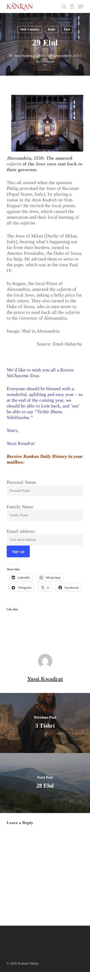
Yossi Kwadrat (23, 55)
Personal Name (21, 482)
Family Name (20, 506)
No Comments (45, 61)
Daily (51, 29)
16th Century (29, 29)
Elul (67, 29)
